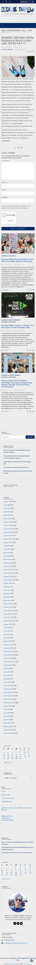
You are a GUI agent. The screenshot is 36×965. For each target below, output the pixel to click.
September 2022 (9, 662)
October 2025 (8, 536)
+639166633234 (9, 940)
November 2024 (9, 573)
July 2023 (6, 628)
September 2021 (9, 703)
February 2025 (8, 563)
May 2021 (6, 716)
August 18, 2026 (20, 390)
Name (4, 182)
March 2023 (7, 641)
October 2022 (8, 658)
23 (20, 756)
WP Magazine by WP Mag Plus (26, 959)
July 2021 (6, 709)
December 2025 (9, 529)
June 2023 (7, 631)
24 (25, 756)
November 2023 (9, 614)
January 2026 (8, 525)
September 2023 (9, 621)
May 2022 (6, 675)
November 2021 (8, 696)
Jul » (10, 762)
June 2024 (7, 590)
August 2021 (7, 706)
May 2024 (6, 594)
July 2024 (6, 587)
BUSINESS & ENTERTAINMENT (10, 375)
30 (20, 758)
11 (28, 752)
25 (29, 756)
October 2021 (8, 699)
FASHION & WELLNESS (7, 49)
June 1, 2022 (18, 47)
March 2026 (7, 519)
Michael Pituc (8, 47)
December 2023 (9, 611)
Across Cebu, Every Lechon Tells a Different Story (16, 467)
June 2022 (6, 672)
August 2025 (7, 542)
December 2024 (9, 570)
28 (12, 758)
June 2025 (7, 549)
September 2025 (9, 539)
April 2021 (6, 720)
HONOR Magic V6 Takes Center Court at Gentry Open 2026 (16, 852)
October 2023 (8, 617)
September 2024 (9, 580)
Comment (5, 161)
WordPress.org (6, 801)
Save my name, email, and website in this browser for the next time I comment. (16, 207)
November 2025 (9, 532)
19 (4, 756)
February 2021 (8, 726)
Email (3, 190)
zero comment (21, 49)
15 (16, 754)
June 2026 (7, 508)
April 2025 (6, 556)
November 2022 (8, 655)
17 (24, 754)
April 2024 (6, 597)
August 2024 (7, 583)
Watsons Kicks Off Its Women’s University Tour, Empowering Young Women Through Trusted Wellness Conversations (16, 383)
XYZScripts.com (28, 964)
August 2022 (7, 665)
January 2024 (8, 607)
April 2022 (6, 679)
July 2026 (6, 505)
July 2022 (6, 668)
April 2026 (6, 515)
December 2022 (9, 651)
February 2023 (8, 645)
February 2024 (8, 604)
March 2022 (7, 682)
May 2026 (6, 512)
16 (20, 754)
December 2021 (8, 692)
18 (29, 754)
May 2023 (6, 634)
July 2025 (6, 546)
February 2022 (8, 686)
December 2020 (9, 733)
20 (8, 756)
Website (4, 197)
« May (5, 762)
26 (4, 758)
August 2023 (7, 624)
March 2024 (7, 600)
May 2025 (6, 553)
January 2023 (8, 648)
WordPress (13, 958)
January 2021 (7, 730)
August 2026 (7, 502)
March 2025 (7, 559)
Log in (3, 791)
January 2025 (8, 566)
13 (8, 754)
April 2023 (6, 638)
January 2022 (8, 689)
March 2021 (7, 723)
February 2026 (8, 522)
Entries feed (5, 795)
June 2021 (6, 713)
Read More (5, 411)
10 (24, 752)
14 (12, 754)
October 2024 (8, 576)
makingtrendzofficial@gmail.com (16, 943)
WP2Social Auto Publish (10, 964)
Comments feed (7, 798)
